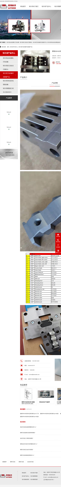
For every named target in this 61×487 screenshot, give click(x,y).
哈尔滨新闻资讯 (25, 479)
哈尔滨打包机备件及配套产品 (40, 42)
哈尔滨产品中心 (46, 6)
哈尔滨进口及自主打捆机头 (26, 42)
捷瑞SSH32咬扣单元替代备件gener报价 (49, 413)
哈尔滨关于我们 (33, 6)
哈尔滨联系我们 (34, 479)
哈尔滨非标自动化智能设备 (53, 42)
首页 (8, 47)
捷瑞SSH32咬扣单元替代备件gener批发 (29, 416)
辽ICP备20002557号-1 (49, 479)
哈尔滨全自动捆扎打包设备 (13, 42)
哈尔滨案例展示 (34, 476)
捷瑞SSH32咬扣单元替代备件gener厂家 (29, 413)
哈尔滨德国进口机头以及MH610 (8, 90)
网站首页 (23, 6)
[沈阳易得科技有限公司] (8, 6)
